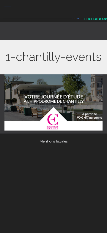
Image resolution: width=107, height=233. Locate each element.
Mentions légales (53, 141)
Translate (95, 18)
